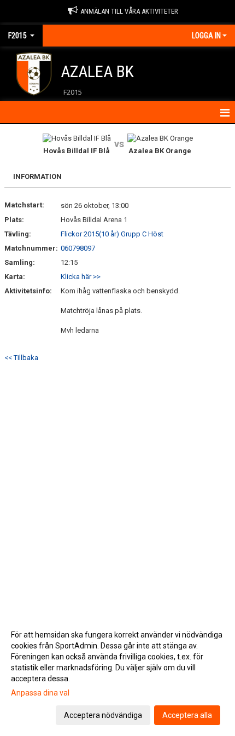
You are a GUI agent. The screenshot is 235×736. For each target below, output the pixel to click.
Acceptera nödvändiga (103, 715)
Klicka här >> (81, 277)
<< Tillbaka (21, 357)
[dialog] (117, 674)
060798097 (78, 248)
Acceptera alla (187, 715)
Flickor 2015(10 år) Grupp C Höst (112, 234)
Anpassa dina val (40, 692)
